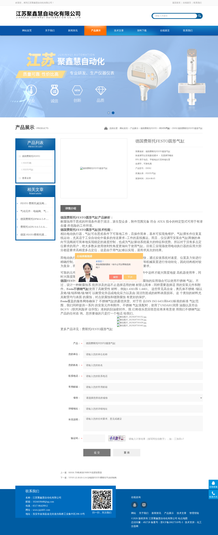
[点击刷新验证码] (116, 438)
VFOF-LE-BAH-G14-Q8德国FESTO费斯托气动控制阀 (92, 477)
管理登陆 (194, 513)
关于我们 (50, 30)
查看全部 (26, 178)
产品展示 (96, 30)
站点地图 (183, 518)
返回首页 (176, 3)
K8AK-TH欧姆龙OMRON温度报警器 (85, 472)
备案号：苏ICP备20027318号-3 (167, 522)
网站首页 (27, 30)
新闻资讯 (73, 30)
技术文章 (119, 30)
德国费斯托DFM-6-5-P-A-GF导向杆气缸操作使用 (34, 219)
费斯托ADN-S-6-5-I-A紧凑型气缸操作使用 (34, 226)
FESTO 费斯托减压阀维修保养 (34, 203)
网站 (133, 513)
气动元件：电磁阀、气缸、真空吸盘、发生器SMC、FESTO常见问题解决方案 (34, 211)
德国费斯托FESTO (149, 128)
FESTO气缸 (28, 169)
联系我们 (197, 3)
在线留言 (187, 3)
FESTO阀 (27, 163)
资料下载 (142, 30)
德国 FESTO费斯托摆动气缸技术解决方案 (34, 234)
